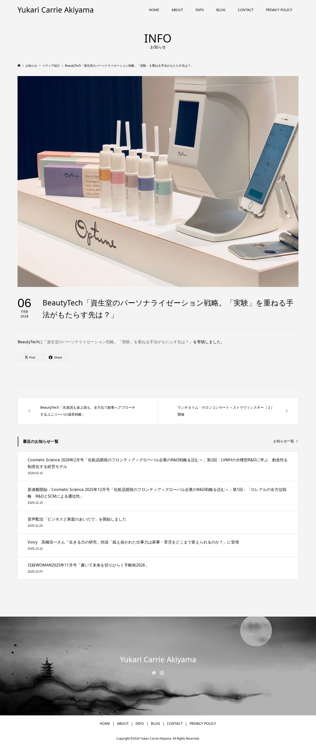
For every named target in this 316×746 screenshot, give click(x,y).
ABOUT (177, 9)
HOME (154, 9)
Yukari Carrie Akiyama (56, 10)
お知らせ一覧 (283, 441)
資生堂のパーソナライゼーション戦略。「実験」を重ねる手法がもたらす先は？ (118, 341)
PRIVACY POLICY (279, 9)
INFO (200, 9)
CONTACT (246, 9)
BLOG (220, 9)
